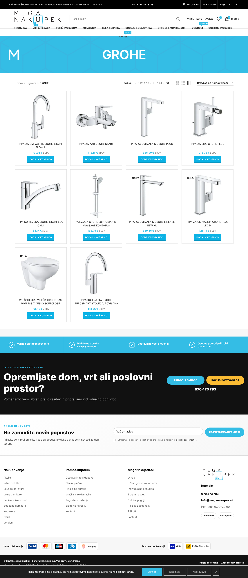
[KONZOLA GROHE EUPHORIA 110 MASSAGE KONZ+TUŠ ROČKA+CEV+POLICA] (96, 195)
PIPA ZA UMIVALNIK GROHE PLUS (152, 143)
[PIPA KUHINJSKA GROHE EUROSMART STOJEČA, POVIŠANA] (96, 273)
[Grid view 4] (189, 83)
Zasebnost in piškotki (232, 562)
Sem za (152, 571)
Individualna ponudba (141, 488)
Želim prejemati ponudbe (224, 432)
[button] (40, 159)
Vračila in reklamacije (78, 494)
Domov (19, 83)
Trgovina (31, 83)
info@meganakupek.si (217, 500)
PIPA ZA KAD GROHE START (96, 143)
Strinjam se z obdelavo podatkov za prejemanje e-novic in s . (157, 440)
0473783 (148, 4)
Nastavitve (199, 571)
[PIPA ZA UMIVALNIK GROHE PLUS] (152, 117)
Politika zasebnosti (139, 505)
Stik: (133, 4)
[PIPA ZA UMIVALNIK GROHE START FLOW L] (41, 117)
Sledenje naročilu (76, 505)
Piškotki (132, 511)
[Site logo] (37, 18)
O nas (131, 477)
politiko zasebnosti (185, 440)
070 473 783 (204, 346)
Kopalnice (9, 511)
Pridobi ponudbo (186, 380)
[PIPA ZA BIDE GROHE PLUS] (207, 117)
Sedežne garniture (15, 505)
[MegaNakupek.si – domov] (218, 474)
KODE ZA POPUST (92, 4)
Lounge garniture (14, 488)
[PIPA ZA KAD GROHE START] (96, 117)
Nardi (7, 517)
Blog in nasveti (136, 494)
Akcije (7, 477)
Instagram (225, 515)
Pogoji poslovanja (209, 562)
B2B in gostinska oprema (143, 483)
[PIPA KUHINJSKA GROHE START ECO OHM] (41, 195)
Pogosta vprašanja (77, 500)
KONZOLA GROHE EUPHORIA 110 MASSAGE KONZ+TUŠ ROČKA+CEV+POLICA (96, 225)
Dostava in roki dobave (79, 477)
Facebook (209, 515)
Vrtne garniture (13, 494)
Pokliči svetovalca (225, 380)
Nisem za (174, 571)
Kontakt (70, 511)
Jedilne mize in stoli (15, 500)
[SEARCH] (178, 19)
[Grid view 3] (183, 83)
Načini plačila (74, 483)
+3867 (140, 4)
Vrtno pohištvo (12, 483)
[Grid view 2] (177, 83)
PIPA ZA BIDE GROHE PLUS (207, 143)
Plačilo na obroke (76, 488)
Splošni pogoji (136, 500)
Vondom (8, 522)
